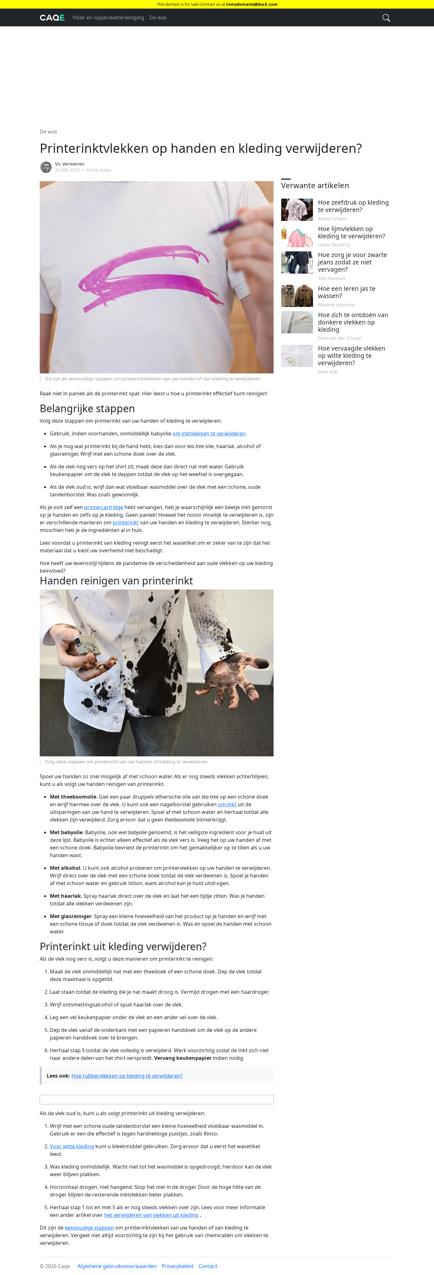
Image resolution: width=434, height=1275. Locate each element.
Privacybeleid (177, 1266)
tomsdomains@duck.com (252, 4)
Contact (208, 1266)
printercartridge (103, 507)
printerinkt (126, 522)
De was (158, 17)
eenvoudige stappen (89, 1227)
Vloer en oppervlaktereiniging (108, 17)
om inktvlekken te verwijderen (209, 433)
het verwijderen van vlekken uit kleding (151, 1214)
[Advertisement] (217, 73)
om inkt (227, 804)
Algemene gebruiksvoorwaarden (117, 1266)
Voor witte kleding (72, 1146)
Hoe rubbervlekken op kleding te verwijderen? (127, 1075)
